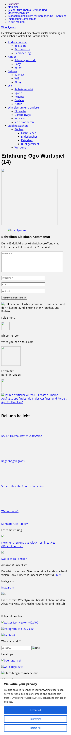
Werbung (20, 147)
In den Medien (16, 21)
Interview (20, 118)
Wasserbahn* (9, 511)
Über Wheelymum (18, 13)
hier (58, 575)
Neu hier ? (14, 7)
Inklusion (20, 46)
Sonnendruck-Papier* (14, 524)
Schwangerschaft (25, 60)
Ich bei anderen (24, 122)
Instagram (7, 587)
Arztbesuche (22, 49)
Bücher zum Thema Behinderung (27, 10)
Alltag (18, 82)
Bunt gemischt (30, 144)
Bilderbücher (29, 136)
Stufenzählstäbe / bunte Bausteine (22, 486)
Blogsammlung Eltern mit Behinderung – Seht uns (37, 16)
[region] (35, 707)
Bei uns (12, 71)
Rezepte (19, 96)
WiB (17, 78)
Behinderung (23, 53)
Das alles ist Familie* (14, 559)
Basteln (19, 100)
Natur (18, 104)
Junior (18, 67)
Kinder (12, 56)
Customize (35, 718)
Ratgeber (27, 140)
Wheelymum (8, 27)
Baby (18, 64)
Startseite (13, 4)
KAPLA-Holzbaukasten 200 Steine (21, 436)
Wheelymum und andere (23, 107)
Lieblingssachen (18, 126)
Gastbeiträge (23, 115)
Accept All (35, 710)
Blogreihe (20, 111)
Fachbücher (28, 133)
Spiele (18, 93)
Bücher (19, 129)
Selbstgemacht (24, 89)
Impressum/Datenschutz (22, 19)
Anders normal (17, 42)
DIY (10, 86)
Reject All (35, 727)
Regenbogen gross (13, 461)
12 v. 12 (19, 75)
